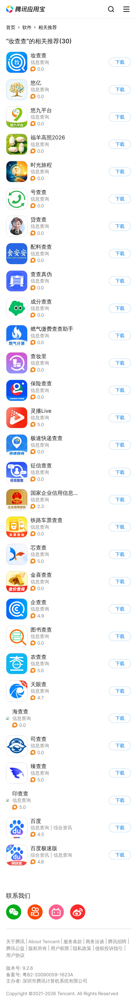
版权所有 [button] (37, 948)
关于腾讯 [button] (15, 941)
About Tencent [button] (44, 941)
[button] (25, 9)
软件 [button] (27, 27)
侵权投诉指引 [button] (109, 948)
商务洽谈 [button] (95, 941)
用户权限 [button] (60, 948)
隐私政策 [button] (82, 948)
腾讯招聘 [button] (117, 941)
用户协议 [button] (15, 955)
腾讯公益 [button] (15, 948)
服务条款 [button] (73, 941)
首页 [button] (10, 27)
